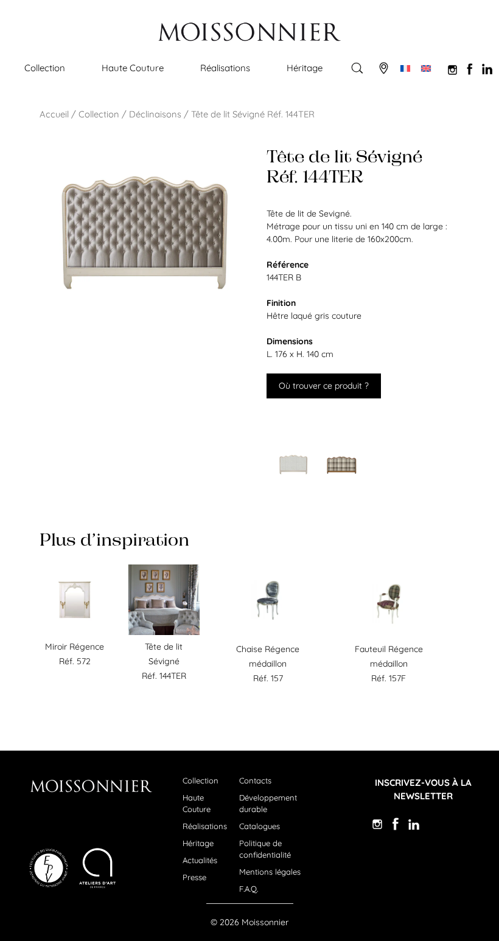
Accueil (54, 114)
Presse (194, 877)
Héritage (305, 68)
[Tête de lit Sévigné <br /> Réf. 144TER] (294, 465)
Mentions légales (270, 872)
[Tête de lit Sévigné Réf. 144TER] (163, 632)
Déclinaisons (155, 114)
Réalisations (225, 68)
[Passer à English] (425, 68)
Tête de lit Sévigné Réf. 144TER (164, 661)
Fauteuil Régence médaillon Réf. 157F (389, 664)
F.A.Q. (248, 889)
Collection (44, 68)
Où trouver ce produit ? (324, 385)
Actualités (200, 860)
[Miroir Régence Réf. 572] (75, 632)
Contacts (255, 780)
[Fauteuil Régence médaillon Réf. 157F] (388, 634)
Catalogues (259, 826)
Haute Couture (133, 68)
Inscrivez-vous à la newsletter (423, 789)
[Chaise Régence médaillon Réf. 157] (267, 634)
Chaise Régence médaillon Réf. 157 (267, 664)
